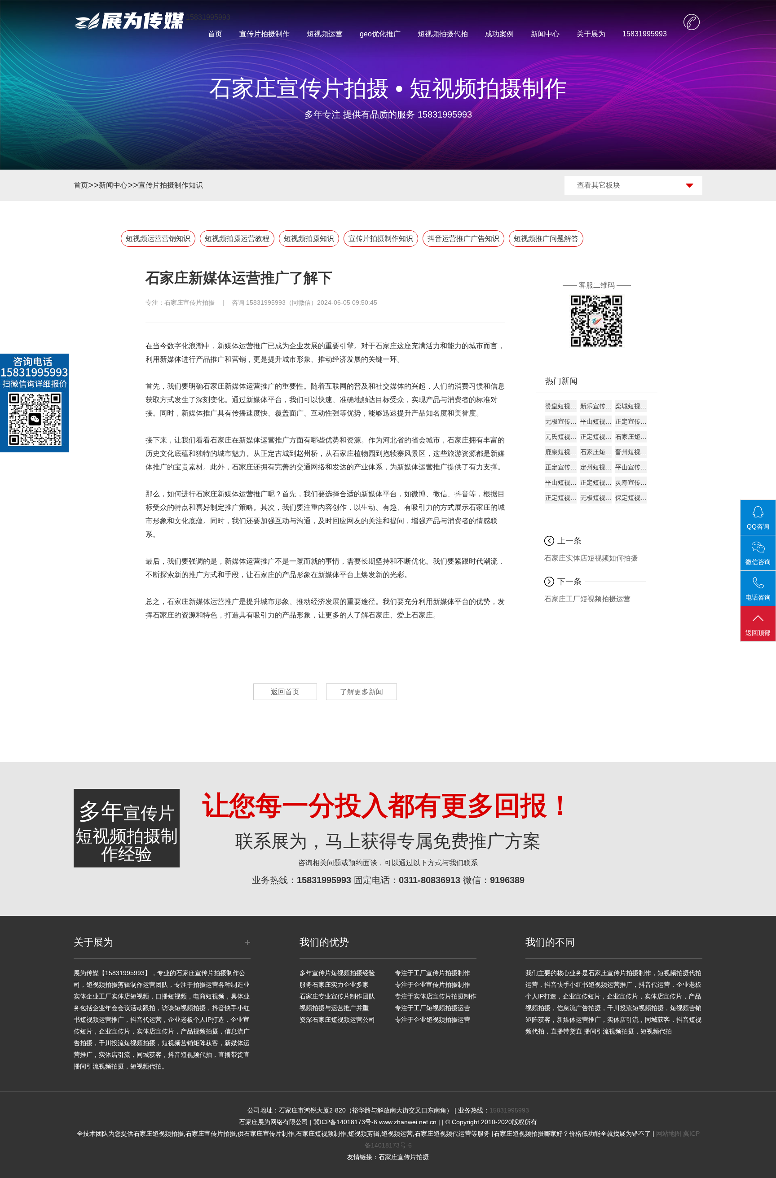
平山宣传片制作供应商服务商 (631, 467)
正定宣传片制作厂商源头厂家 (561, 467)
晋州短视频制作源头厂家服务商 (631, 451)
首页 (215, 34)
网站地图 (668, 1133)
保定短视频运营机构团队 (631, 497)
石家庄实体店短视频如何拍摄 (591, 558)
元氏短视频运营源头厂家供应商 (561, 436)
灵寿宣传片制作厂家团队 (631, 482)
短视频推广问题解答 (546, 238)
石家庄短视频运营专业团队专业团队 (596, 451)
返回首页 (285, 692)
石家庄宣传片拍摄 (189, 302)
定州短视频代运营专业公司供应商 (596, 467)
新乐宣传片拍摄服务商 (596, 406)
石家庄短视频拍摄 (158, 1133)
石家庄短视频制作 (321, 1133)
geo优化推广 (380, 34)
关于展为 (591, 34)
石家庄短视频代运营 (442, 1133)
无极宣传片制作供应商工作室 (561, 421)
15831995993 (644, 34)
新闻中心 (545, 34)
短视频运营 (325, 34)
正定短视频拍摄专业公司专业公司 (561, 497)
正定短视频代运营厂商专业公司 (596, 436)
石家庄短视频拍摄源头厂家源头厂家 (631, 436)
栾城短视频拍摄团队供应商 (631, 406)
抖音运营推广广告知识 (463, 238)
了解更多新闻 (361, 692)
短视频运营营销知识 (158, 238)
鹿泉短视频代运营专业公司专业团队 (561, 451)
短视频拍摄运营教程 (237, 238)
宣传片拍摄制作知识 (170, 185)
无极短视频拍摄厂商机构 (596, 497)
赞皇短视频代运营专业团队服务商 (561, 406)
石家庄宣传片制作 (269, 1133)
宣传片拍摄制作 (264, 34)
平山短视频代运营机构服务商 (596, 421)
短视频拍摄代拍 (443, 34)
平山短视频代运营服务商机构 (561, 482)
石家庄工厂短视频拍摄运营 (587, 599)
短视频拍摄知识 (309, 238)
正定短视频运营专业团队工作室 (596, 482)
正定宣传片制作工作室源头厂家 (631, 421)
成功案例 (499, 34)
